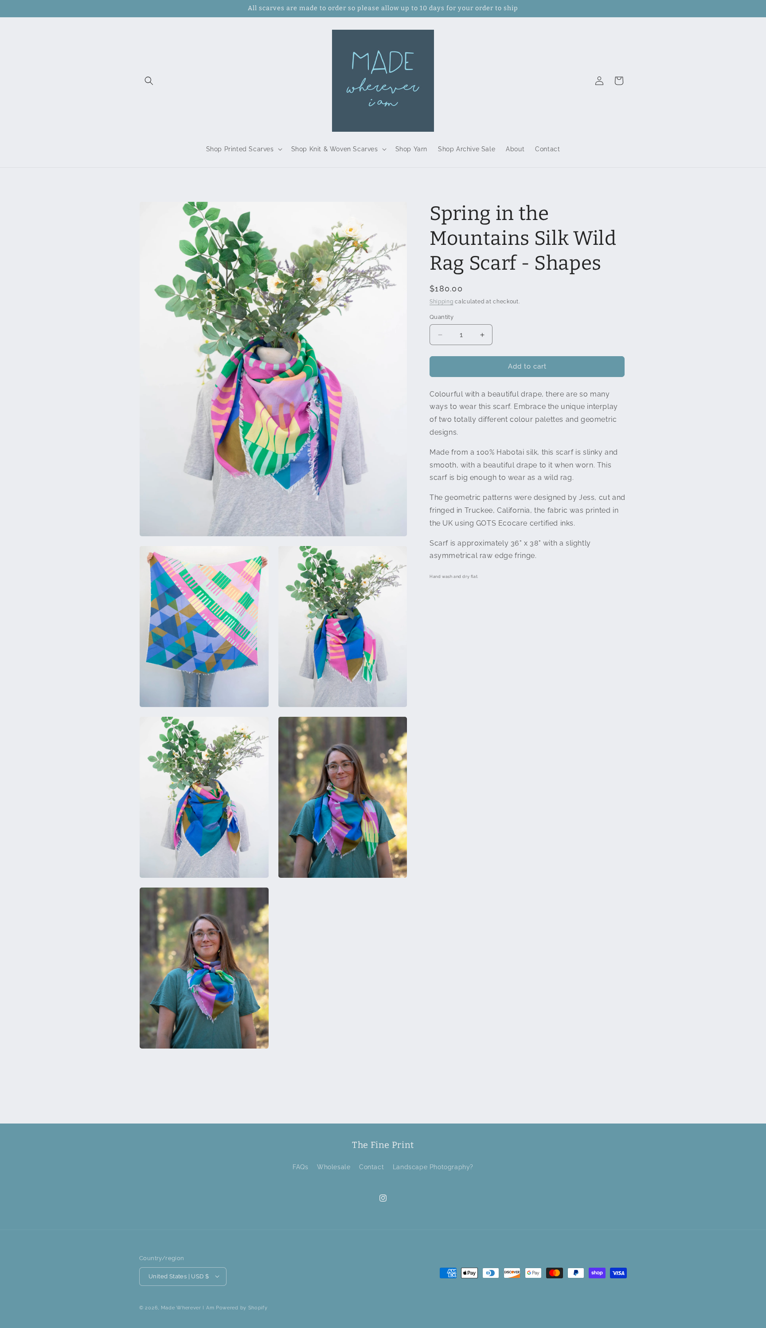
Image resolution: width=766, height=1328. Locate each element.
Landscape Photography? (433, 1167)
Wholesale (333, 1167)
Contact (371, 1167)
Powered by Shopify (242, 1307)
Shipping (441, 302)
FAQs (300, 1167)
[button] (149, 80)
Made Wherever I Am (188, 1307)
